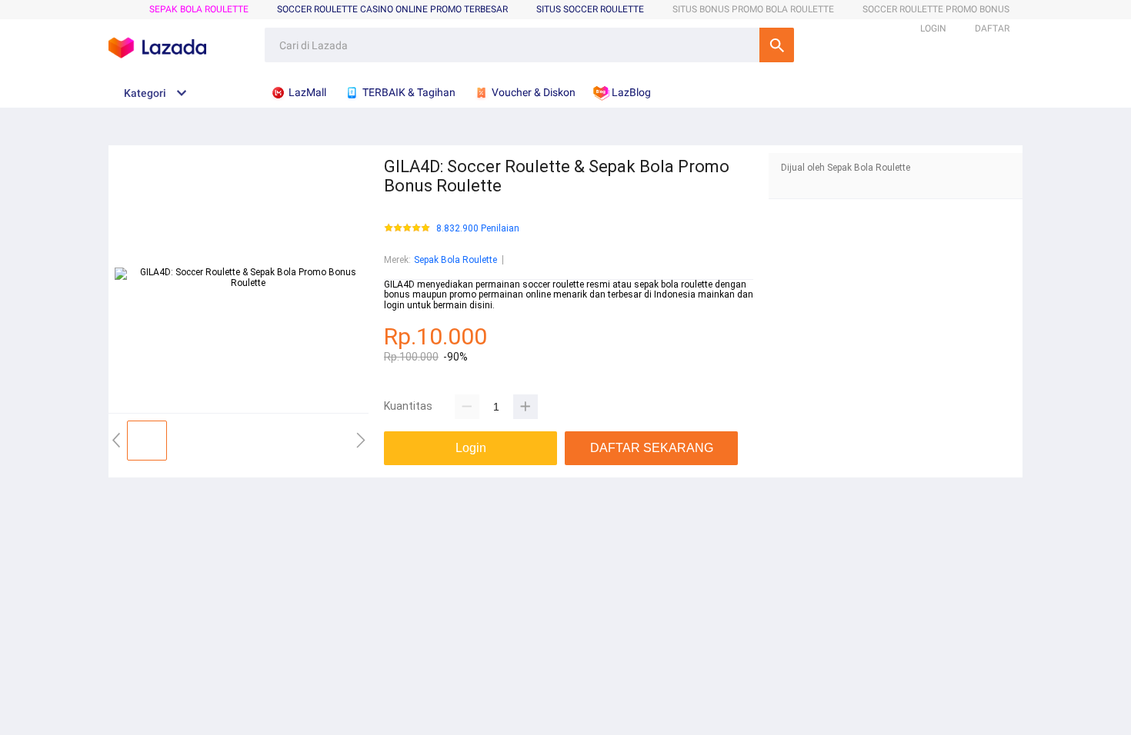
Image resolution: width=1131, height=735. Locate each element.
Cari (776, 45)
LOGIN (933, 28)
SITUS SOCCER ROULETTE (590, 9)
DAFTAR (992, 28)
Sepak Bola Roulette (199, 9)
